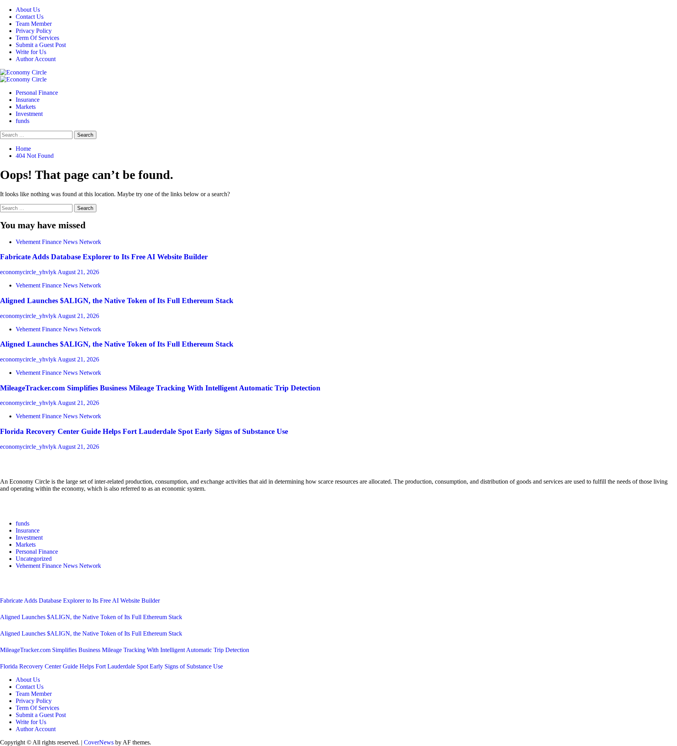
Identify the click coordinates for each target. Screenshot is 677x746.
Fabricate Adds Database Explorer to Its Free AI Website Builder (104, 257)
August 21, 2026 (78, 272)
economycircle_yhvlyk (29, 272)
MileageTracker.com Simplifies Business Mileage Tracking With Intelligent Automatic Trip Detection (160, 388)
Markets (26, 106)
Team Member (34, 23)
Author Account (36, 59)
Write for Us (31, 52)
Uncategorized (34, 558)
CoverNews (99, 742)
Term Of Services (37, 37)
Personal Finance (37, 92)
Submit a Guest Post (41, 45)
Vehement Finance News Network (58, 241)
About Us (28, 9)
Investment (29, 113)
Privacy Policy (34, 30)
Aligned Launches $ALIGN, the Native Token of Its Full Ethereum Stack (117, 300)
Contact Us (29, 16)
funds (22, 120)
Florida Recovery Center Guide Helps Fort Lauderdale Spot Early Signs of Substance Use (144, 431)
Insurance (28, 99)
